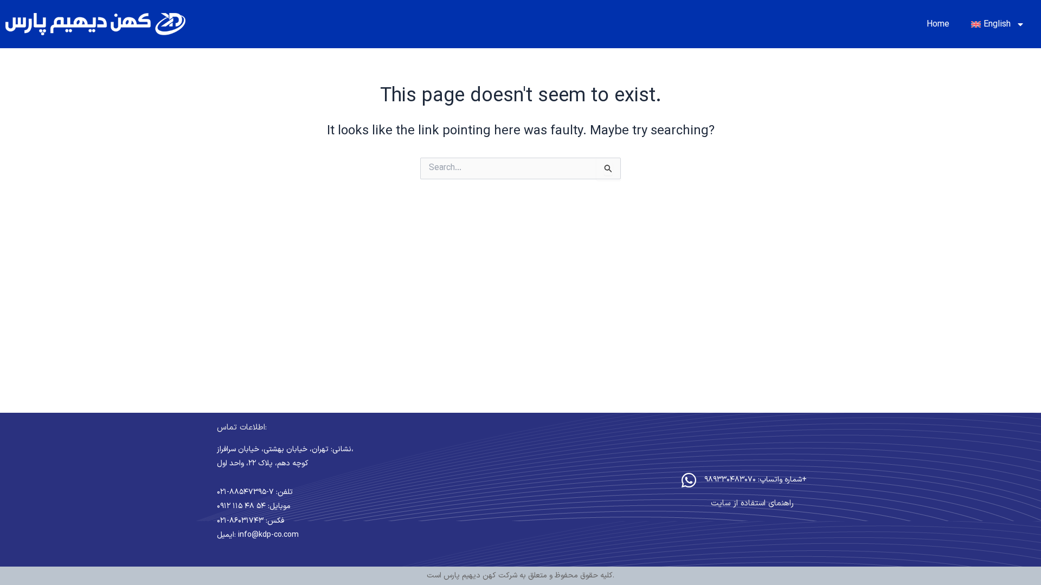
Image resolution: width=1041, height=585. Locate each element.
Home (938, 24)
